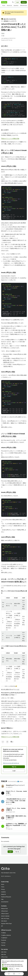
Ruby (3, 33)
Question (16, 5)
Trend (3, 5)
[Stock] (7, 742)
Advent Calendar (5, 916)
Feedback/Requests (6, 896)
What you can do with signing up (11, 763)
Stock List (9, 5)
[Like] (2, 742)
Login (17, 2)
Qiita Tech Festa (5, 918)
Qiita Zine (3, 954)
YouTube (3, 942)
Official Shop (4, 957)
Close (17, 968)
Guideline (3, 891)
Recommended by (12, 781)
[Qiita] (4, 2)
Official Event (23, 5)
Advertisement (4, 901)
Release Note (4, 908)
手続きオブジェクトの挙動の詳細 (10, 138)
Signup (24, 2)
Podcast (3, 945)
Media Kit (3, 894)
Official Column (5, 913)
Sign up (11, 968)
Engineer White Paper (6, 923)
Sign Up (17, 851)
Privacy (3, 889)
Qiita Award (4, 921)
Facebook (3, 940)
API (2, 926)
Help (2, 899)
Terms (2, 886)
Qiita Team (3, 952)
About (2, 884)
